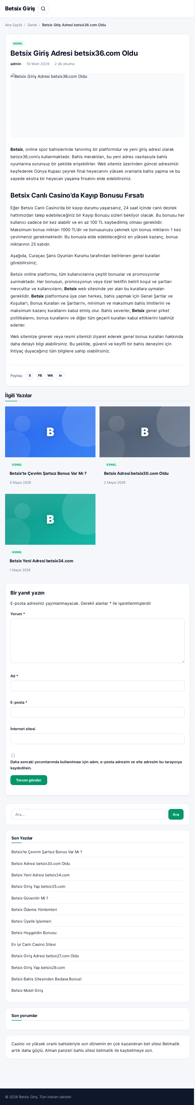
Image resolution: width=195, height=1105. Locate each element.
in (60, 375)
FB (40, 375)
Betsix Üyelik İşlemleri (31, 921)
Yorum (17, 614)
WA (50, 375)
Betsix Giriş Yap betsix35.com (38, 886)
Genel (32, 25)
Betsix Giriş (20, 8)
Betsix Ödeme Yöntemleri (34, 909)
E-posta (18, 702)
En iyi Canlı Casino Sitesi (33, 944)
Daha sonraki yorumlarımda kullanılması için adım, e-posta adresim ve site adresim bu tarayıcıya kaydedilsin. (96, 765)
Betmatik (171, 1043)
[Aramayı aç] (43, 9)
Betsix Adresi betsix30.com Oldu (136, 473)
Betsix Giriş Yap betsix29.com (38, 967)
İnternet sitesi (22, 729)
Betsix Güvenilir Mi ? (29, 898)
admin (15, 64)
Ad (14, 676)
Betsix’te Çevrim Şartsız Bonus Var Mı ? (48, 473)
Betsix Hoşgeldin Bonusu (34, 932)
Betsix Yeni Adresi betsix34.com (41, 560)
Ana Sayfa (13, 25)
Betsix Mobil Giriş (27, 990)
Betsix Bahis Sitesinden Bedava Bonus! (46, 979)
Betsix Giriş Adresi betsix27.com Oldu (45, 955)
